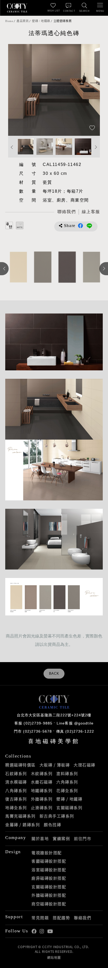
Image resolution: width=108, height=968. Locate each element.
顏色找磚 (52, 825)
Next (91, 90)
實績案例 (61, 838)
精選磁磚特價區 (20, 765)
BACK (54, 673)
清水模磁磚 (16, 782)
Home (9, 21)
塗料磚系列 (67, 773)
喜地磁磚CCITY (17, 8)
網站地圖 (54, 957)
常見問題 (40, 918)
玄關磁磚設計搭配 (48, 887)
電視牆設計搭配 (46, 853)
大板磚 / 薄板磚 (55, 765)
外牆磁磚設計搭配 (48, 895)
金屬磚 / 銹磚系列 (22, 825)
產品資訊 (23, 21)
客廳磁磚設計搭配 (48, 861)
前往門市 (82, 838)
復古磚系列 (16, 799)
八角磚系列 (16, 790)
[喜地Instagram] (42, 931)
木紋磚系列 (42, 773)
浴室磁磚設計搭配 (48, 870)
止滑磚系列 (42, 807)
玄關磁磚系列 (69, 807)
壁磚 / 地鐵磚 (41, 21)
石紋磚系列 (16, 773)
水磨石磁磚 (42, 782)
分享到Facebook (80, 226)
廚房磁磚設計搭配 (48, 878)
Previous (17, 90)
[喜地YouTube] (50, 931)
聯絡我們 (82, 918)
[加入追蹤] (92, 128)
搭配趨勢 (61, 918)
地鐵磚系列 (42, 790)
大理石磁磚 (84, 765)
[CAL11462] (66, 267)
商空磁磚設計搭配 (48, 904)
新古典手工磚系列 (57, 816)
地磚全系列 (16, 807)
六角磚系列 (67, 782)
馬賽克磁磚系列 (20, 816)
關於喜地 (40, 838)
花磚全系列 (67, 790)
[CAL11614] (42, 267)
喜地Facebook (33, 931)
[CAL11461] (90, 267)
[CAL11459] (17, 267)
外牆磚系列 (42, 799)
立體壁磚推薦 (62, 21)
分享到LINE (89, 226)
